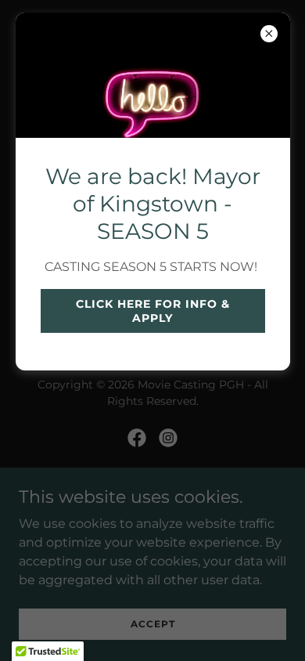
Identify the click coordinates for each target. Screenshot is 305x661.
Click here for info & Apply (153, 311)
